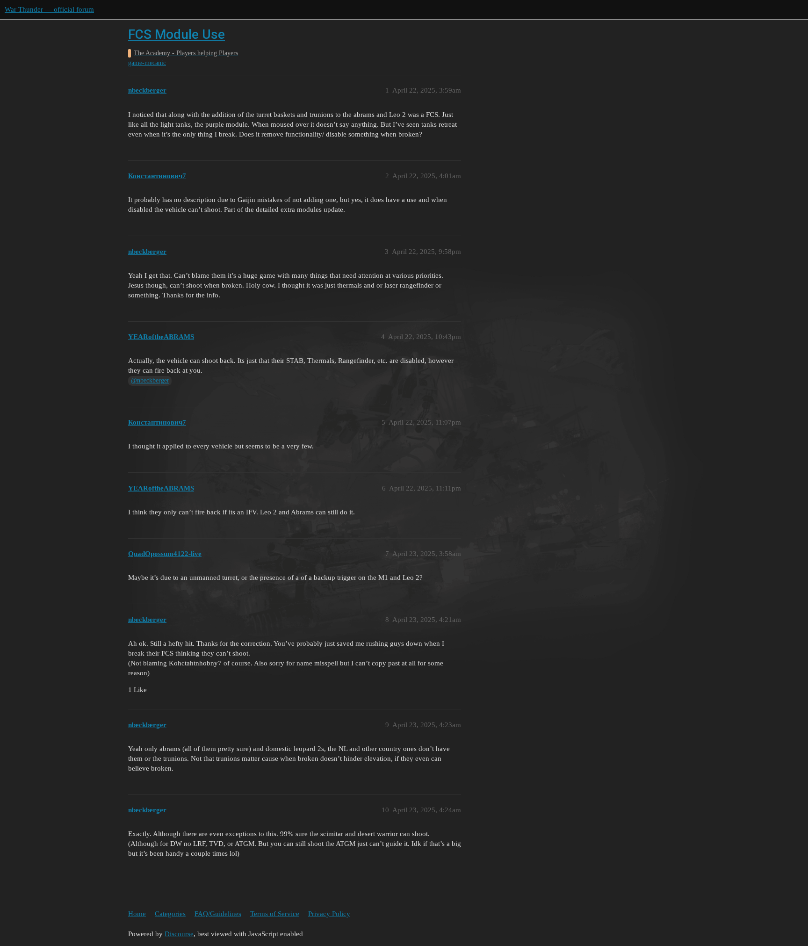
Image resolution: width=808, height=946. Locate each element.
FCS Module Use (176, 34)
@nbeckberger (150, 380)
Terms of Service (274, 913)
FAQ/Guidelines (218, 913)
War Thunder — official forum (49, 9)
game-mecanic (147, 62)
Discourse (179, 934)
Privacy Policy (329, 913)
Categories (170, 913)
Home (137, 913)
